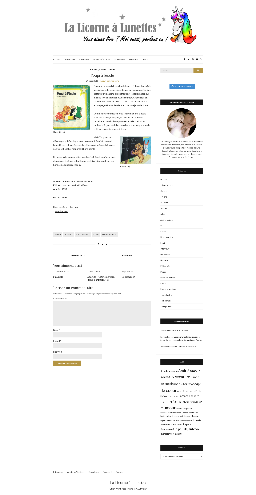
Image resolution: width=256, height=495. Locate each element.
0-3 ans (163, 179)
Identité (179, 409)
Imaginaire (187, 408)
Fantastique (180, 401)
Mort (189, 416)
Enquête (194, 396)
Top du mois (69, 59)
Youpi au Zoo (61, 211)
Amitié (58, 234)
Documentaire (166, 237)
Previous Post (78, 255)
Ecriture (163, 396)
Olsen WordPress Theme (121, 488)
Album (112, 69)
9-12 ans (164, 202)
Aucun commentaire (109, 81)
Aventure (182, 376)
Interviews (84, 59)
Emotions (173, 396)
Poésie (163, 272)
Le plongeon (128, 276)
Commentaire (61, 298)
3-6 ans (93, 69)
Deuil (179, 391)
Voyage (177, 433)
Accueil (56, 59)
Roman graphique (168, 289)
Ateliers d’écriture (101, 59)
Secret (179, 424)
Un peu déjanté (184, 429)
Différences (188, 391)
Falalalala (58, 276)
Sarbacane (171, 424)
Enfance (183, 396)
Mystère (164, 420)
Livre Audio (165, 254)
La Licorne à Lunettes (128, 482)
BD (161, 225)
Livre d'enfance (109, 234)
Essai (162, 243)
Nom (56, 330)
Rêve (162, 424)
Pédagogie (165, 266)
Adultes (163, 208)
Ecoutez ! (133, 59)
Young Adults (166, 306)
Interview (177, 412)
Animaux (68, 234)
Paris (184, 421)
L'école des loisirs (190, 412)
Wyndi (163, 330)
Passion (189, 421)
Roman (163, 283)
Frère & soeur (195, 402)
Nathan (171, 420)
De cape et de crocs (179, 330)
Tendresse (166, 429)
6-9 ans (102, 69)
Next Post (127, 255)
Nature (179, 420)
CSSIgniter (141, 488)
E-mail (57, 340)
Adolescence (169, 371)
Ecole (96, 234)
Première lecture (167, 277)
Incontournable (166, 413)
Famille (166, 401)
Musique (195, 416)
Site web (57, 351)
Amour (195, 371)
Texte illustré (166, 295)
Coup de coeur (83, 234)
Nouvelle (164, 260)
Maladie (183, 416)
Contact (145, 59)
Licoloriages (119, 59)
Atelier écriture (166, 220)
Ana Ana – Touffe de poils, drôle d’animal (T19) (101, 278)
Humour (168, 407)
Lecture (163, 416)
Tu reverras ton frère (187, 346)
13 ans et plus (166, 185)
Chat (181, 384)
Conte (163, 231)
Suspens (187, 424)
